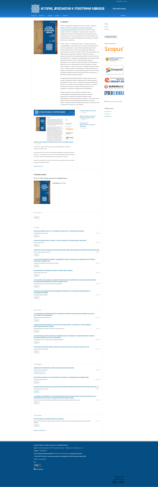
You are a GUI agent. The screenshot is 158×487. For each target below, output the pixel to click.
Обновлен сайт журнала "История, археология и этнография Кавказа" (54, 142)
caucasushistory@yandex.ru (76, 453)
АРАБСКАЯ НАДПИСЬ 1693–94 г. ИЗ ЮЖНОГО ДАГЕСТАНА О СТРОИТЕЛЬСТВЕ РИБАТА (59, 231)
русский (107, 29)
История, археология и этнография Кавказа (72, 8)
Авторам (57, 15)
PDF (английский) (40, 373)
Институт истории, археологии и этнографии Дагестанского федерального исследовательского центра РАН (78, 27)
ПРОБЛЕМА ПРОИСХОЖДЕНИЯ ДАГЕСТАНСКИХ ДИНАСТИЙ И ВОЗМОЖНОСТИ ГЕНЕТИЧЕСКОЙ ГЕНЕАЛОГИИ (66, 250)
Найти (124, 15)
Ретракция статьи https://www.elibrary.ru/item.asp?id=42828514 (87, 124)
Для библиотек (108, 116)
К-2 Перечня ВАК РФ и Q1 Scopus (88, 110)
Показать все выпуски (39, 430)
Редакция (50, 15)
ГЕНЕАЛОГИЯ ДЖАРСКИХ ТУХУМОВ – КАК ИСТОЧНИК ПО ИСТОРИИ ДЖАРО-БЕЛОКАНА (60, 240)
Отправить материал (111, 36)
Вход (125, 1)
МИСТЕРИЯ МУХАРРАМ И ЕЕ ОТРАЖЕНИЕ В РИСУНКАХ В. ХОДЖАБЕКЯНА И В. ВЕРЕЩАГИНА (61, 377)
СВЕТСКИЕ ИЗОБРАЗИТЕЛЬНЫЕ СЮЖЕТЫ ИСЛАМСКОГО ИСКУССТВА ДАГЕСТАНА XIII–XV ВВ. (61, 347)
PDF (37, 217)
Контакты (65, 15)
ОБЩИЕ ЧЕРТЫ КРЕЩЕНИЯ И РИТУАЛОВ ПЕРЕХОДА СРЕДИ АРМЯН (54, 368)
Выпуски (41, 15)
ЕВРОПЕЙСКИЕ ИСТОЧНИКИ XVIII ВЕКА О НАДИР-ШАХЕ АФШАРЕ (53, 270)
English (106, 26)
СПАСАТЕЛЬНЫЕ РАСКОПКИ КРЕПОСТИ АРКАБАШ (48, 419)
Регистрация (119, 1)
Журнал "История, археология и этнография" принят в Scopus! (87, 116)
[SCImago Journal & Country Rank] (113, 101)
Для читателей (108, 111)
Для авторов (107, 113)
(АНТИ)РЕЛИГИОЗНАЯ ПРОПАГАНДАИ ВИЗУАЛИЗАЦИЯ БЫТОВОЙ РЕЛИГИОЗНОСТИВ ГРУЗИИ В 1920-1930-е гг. (66, 387)
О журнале (34, 15)
